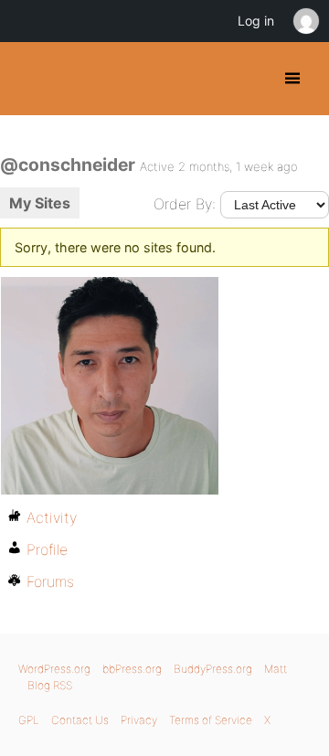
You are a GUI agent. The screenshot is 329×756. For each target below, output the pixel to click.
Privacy (139, 720)
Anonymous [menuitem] (305, 21)
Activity (52, 517)
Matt (275, 669)
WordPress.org (54, 669)
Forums (50, 581)
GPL (28, 720)
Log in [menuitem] (256, 20)
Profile (47, 549)
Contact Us (80, 720)
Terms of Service (210, 720)
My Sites (39, 203)
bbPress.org (132, 669)
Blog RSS (49, 685)
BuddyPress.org (29, 78)
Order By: (185, 204)
